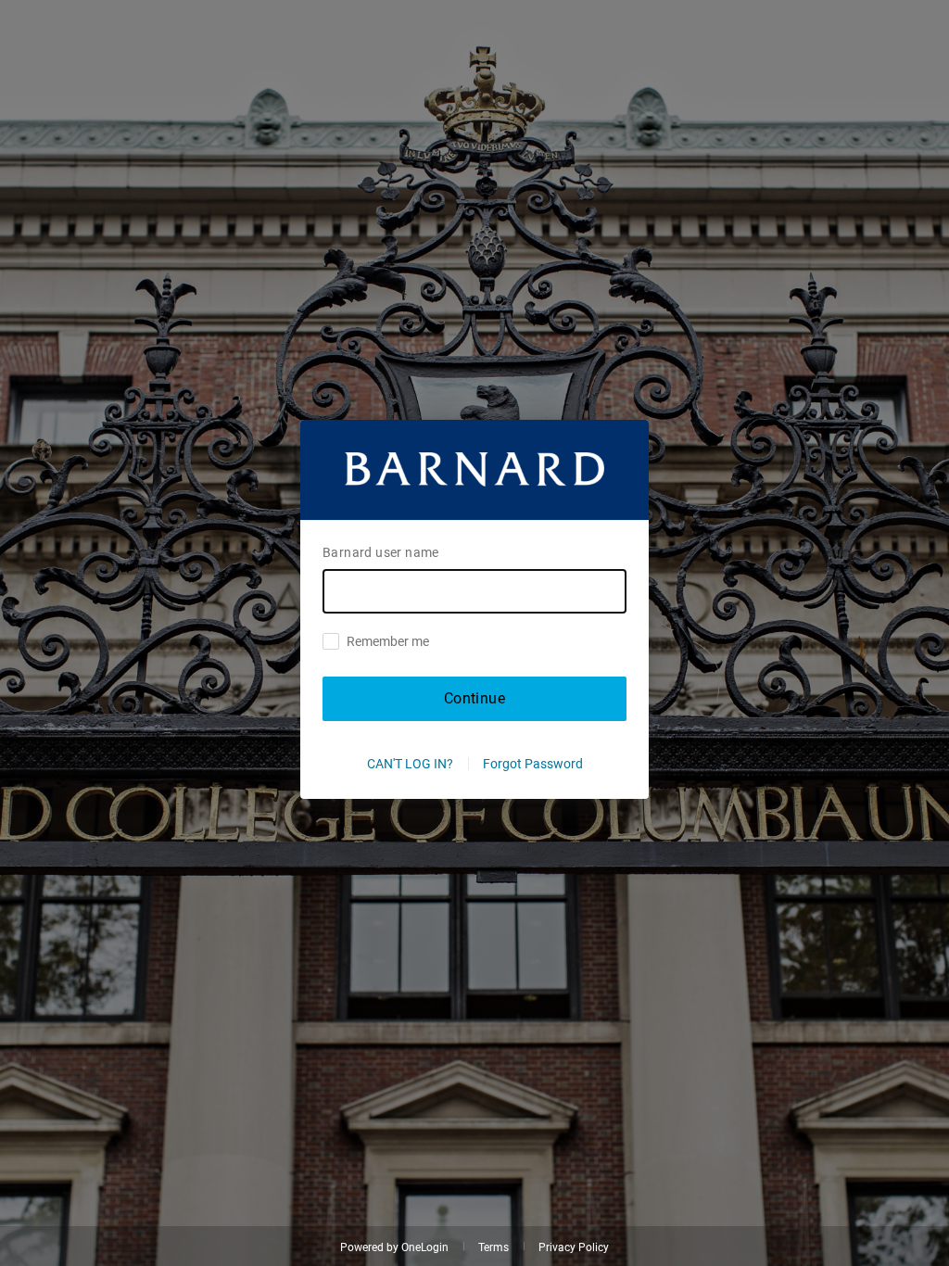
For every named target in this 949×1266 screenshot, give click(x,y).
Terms (493, 1247)
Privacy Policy (573, 1247)
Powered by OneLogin (394, 1247)
